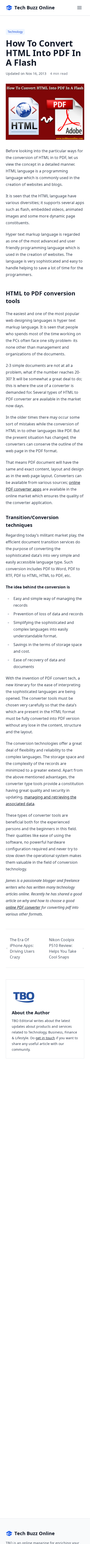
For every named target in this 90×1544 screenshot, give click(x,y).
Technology (15, 32)
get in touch (45, 1038)
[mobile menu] (79, 7)
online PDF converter (23, 907)
